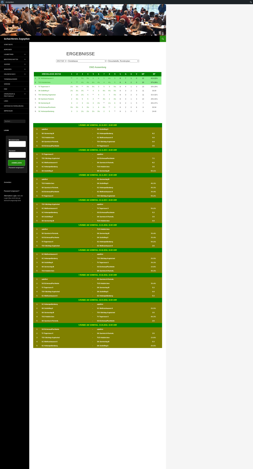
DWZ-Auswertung (97, 67)
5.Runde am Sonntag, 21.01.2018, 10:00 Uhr (98, 225)
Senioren (7, 69)
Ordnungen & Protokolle (9, 95)
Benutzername (14, 140)
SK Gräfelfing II (43, 91)
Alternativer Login (10, 196)
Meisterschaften (11, 59)
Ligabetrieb (8, 54)
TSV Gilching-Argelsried (47, 95)
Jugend (7, 64)
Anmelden (7, 182)
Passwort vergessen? (16, 168)
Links (6, 101)
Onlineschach (9, 74)
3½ (77, 87)
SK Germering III (44, 103)
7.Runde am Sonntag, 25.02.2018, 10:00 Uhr (98, 275)
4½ (109, 78)
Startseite (8, 44)
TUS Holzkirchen (44, 82)
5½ (82, 78)
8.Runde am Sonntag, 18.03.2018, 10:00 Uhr (98, 300)
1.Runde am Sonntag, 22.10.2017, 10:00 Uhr (98, 125)
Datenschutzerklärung (14, 106)
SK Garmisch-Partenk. (46, 99)
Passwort (12, 151)
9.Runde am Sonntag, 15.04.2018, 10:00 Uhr (98, 325)
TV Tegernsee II (44, 87)
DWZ (5, 89)
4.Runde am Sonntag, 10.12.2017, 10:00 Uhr (98, 200)
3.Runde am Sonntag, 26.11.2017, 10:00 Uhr (98, 175)
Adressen (8, 49)
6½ (93, 82)
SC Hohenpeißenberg (46, 111)
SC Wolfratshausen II (45, 78)
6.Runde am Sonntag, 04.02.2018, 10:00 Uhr (98, 250)
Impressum (8, 111)
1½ (77, 95)
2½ (71, 87)
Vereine (7, 84)
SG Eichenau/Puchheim (46, 107)
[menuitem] (2, 2)
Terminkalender (10, 79)
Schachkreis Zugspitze (17, 39)
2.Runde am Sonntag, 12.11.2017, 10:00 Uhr (98, 150)
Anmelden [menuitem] (10, 2)
